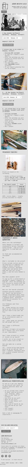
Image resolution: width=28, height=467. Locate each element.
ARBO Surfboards (19, 4)
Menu (4, 11)
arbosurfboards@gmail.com (8, 443)
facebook (11, 447)
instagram (16, 413)
